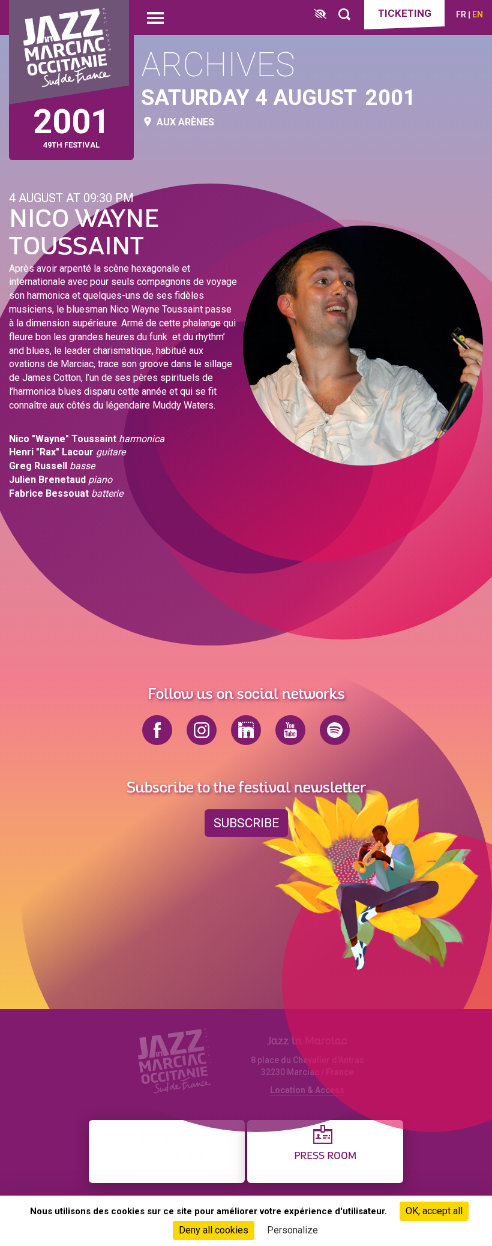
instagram (202, 730)
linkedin (246, 730)
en (477, 14)
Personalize (292, 1230)
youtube (290, 730)
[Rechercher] (344, 14)
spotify (335, 730)
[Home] (69, 52)
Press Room (325, 1156)
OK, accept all (434, 1211)
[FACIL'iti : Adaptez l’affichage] (320, 15)
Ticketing (404, 13)
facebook (157, 730)
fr (461, 14)
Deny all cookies (213, 1230)
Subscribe (246, 823)
